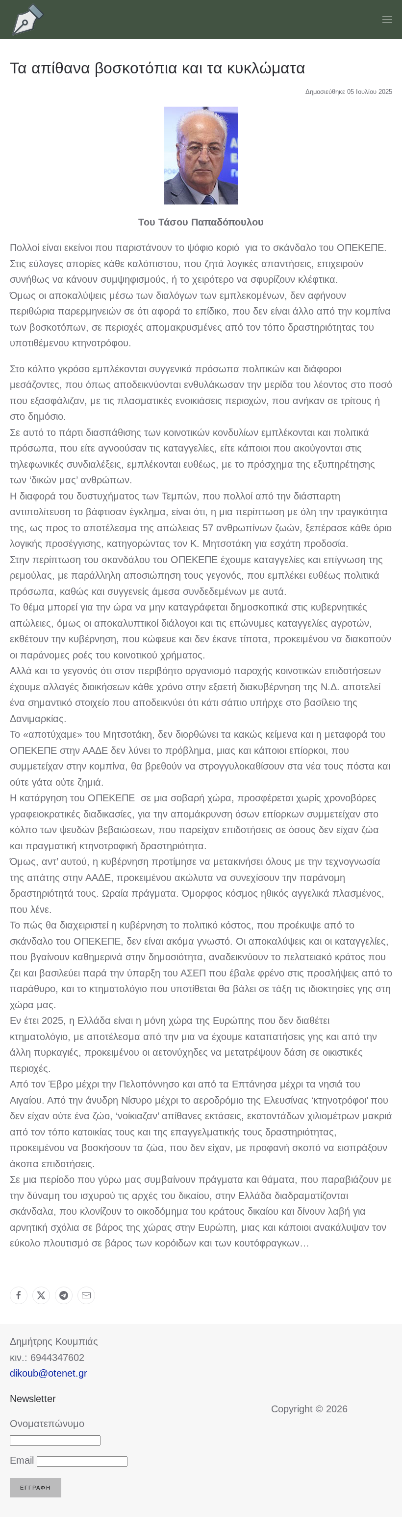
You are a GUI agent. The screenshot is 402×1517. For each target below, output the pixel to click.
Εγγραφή (35, 1488)
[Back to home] (28, 19)
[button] (387, 19)
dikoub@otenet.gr (48, 1373)
